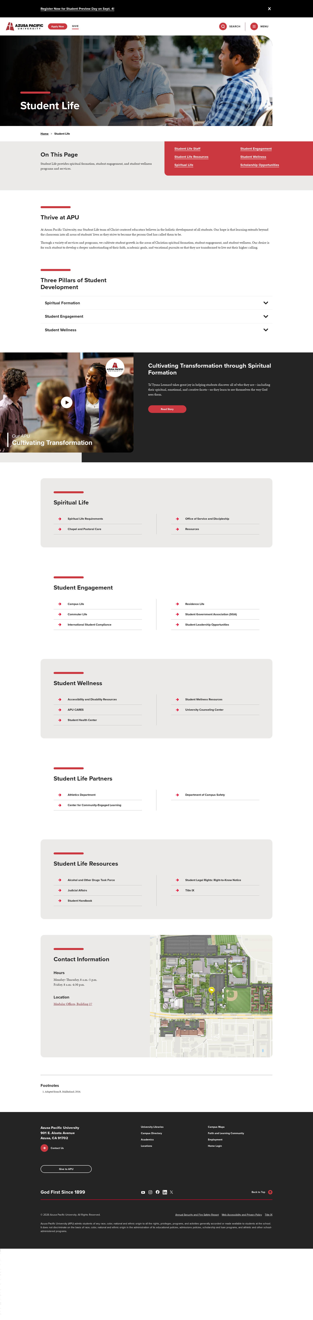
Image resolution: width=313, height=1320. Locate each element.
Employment (215, 1139)
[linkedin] (165, 1192)
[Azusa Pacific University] (24, 26)
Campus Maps (216, 1127)
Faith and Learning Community (226, 1133)
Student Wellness (253, 156)
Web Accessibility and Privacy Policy (242, 1214)
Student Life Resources (191, 156)
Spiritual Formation (62, 303)
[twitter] (172, 1192)
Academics (147, 1139)
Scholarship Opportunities (259, 165)
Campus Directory (151, 1133)
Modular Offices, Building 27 (73, 1004)
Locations (146, 1146)
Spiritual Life (183, 165)
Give (75, 26)
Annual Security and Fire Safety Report (197, 1214)
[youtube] (143, 1192)
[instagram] (150, 1192)
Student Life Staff (187, 148)
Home (45, 134)
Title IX (268, 1214)
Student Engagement (256, 148)
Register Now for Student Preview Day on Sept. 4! (77, 8)
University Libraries (152, 1127)
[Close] (269, 9)
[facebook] (157, 1192)
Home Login (215, 1146)
